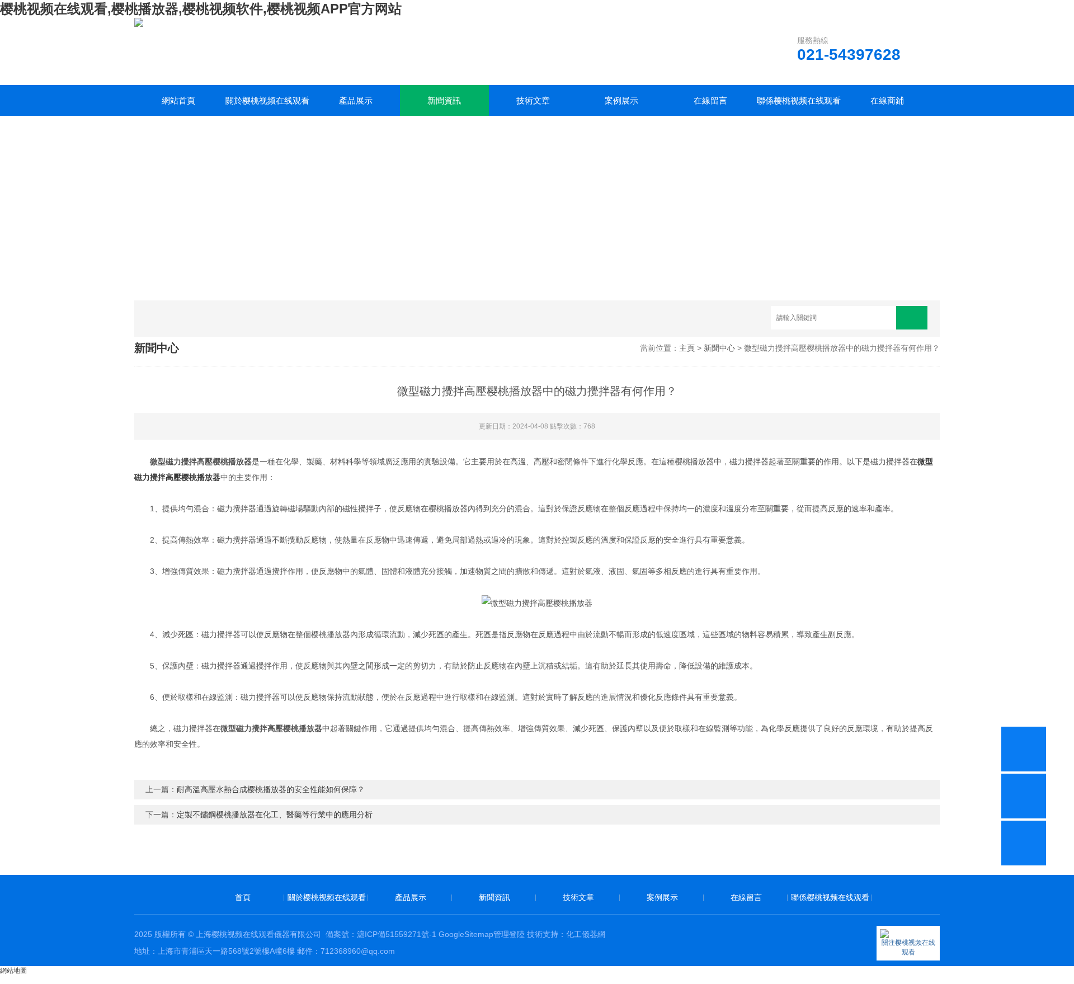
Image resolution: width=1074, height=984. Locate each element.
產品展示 (356, 100)
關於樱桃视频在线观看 (267, 100)
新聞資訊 (444, 100)
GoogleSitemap (466, 934)
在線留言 (710, 100)
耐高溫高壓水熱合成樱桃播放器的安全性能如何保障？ (271, 789)
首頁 (243, 897)
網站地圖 (13, 970)
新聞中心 (719, 347)
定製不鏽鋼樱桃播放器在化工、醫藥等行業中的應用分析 (275, 814)
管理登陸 (509, 934)
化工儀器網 (585, 934)
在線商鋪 (887, 100)
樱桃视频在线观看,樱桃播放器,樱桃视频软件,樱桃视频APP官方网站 (201, 8)
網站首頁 (178, 100)
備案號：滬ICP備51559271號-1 (381, 934)
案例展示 (621, 100)
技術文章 (533, 100)
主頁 (687, 347)
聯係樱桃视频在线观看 (799, 100)
